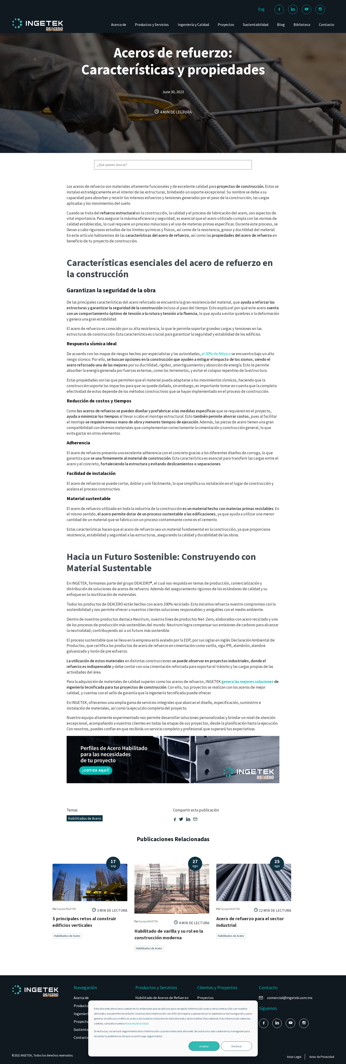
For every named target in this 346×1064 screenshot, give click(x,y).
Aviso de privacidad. (137, 1023)
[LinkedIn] (293, 9)
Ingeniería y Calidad (193, 24)
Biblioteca (302, 24)
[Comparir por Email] (195, 819)
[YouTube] (306, 9)
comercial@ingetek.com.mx (289, 997)
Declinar (236, 1046)
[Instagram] (320, 9)
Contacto (326, 24)
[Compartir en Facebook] (175, 819)
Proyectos (226, 24)
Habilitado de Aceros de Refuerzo (162, 997)
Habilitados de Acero (84, 818)
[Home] (38, 31)
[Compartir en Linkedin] (188, 819)
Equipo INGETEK (66, 909)
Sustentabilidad (255, 24)
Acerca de (118, 24)
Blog (281, 24)
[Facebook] (279, 9)
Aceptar (204, 1046)
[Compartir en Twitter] (181, 819)
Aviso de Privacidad (321, 1057)
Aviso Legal (294, 1057)
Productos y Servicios (152, 24)
